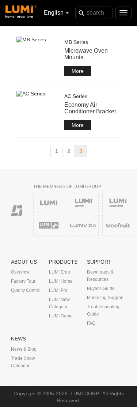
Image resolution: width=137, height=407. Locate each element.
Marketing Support (105, 297)
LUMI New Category (59, 303)
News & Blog (24, 349)
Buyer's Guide (101, 288)
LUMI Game (61, 316)
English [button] (54, 13)
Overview (20, 272)
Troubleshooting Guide (103, 310)
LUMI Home (61, 281)
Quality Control (26, 290)
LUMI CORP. (85, 393)
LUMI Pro (58, 290)
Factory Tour (23, 281)
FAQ (91, 323)
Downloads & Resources (100, 276)
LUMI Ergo (59, 272)
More (78, 71)
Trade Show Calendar (23, 362)
